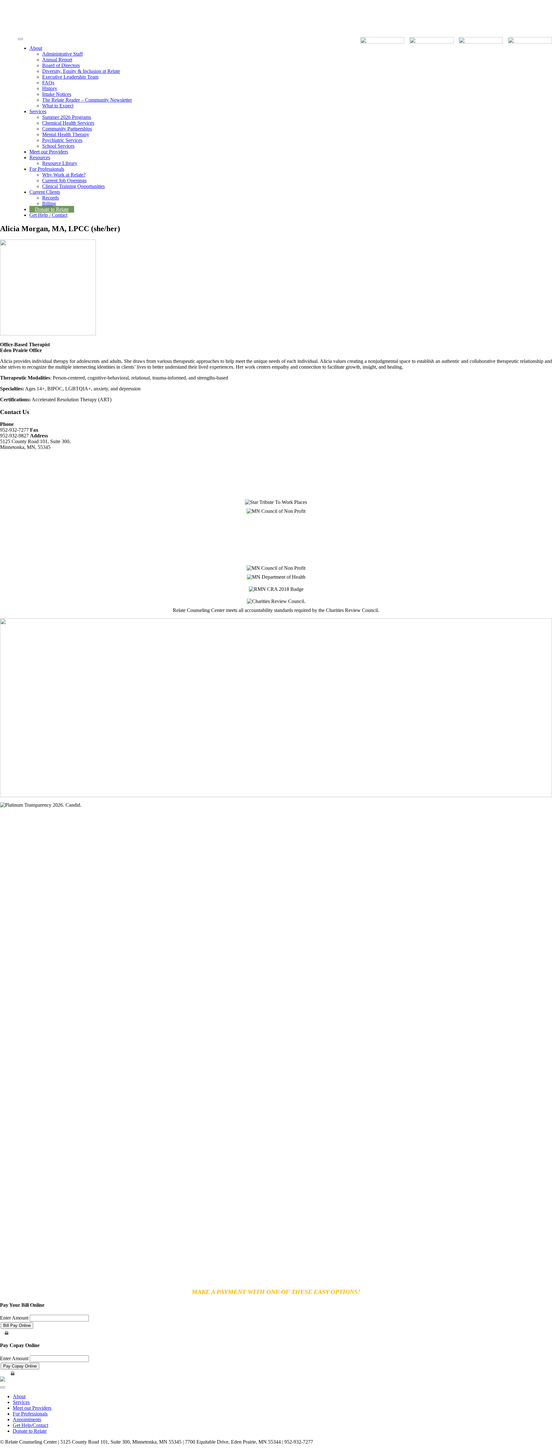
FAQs (48, 82)
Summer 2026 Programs (66, 117)
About (35, 48)
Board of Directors (61, 65)
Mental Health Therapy (65, 134)
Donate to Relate (52, 209)
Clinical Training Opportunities (73, 186)
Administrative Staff (62, 54)
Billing (49, 203)
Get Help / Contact (48, 215)
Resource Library (59, 163)
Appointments (27, 1419)
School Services (58, 146)
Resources (39, 157)
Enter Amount (14, 1318)
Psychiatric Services (62, 140)
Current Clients (44, 192)
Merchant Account (21, 1333)
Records (50, 197)
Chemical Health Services (68, 123)
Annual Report (57, 59)
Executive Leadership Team (70, 77)
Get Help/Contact (30, 1425)
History (49, 88)
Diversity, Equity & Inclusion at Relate (81, 71)
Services (37, 111)
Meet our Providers (48, 151)
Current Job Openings (64, 180)
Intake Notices (56, 94)
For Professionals (46, 169)
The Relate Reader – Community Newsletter (87, 100)
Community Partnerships (67, 128)
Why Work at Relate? (64, 174)
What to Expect (57, 105)
